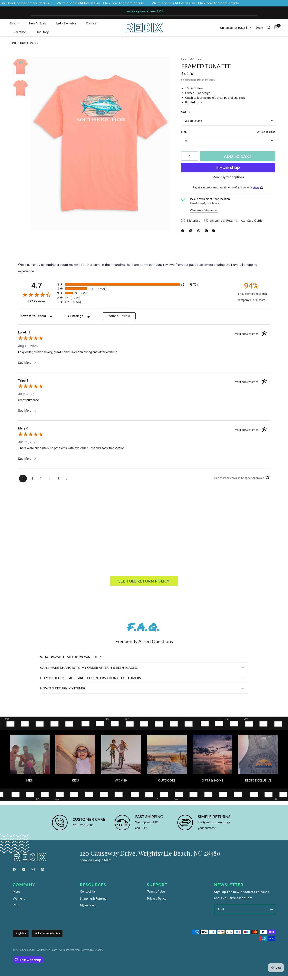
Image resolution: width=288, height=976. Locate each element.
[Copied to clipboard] (214, 231)
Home (13, 42)
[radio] (144, 284)
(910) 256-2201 (83, 825)
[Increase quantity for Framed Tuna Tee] (195, 155)
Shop (13, 23)
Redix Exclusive (66, 23)
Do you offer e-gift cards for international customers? (91, 678)
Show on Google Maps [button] (96, 860)
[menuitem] (18, 23)
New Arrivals (37, 23)
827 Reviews (41, 301)
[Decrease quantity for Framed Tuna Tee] (184, 155)
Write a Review (119, 316)
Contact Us (88, 891)
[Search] (269, 27)
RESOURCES (93, 884)
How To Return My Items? (62, 688)
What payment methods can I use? (70, 657)
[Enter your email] (271, 909)
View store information (204, 210)
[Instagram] (36, 869)
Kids (75, 780)
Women (121, 780)
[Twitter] (26, 869)
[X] (191, 231)
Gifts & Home (213, 780)
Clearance (19, 32)
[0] (275, 27)
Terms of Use (156, 891)
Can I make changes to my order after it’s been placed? (89, 667)
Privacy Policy (156, 898)
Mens (16, 891)
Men (29, 780)
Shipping (185, 79)
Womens (19, 898)
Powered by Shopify (92, 949)
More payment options (228, 177)
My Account (88, 905)
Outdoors (167, 780)
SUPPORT (157, 884)
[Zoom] (161, 65)
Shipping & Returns (93, 898)
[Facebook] (183, 231)
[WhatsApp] (207, 231)
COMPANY (24, 884)
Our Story (42, 32)
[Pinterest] (199, 231)
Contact (91, 23)
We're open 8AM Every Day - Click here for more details (88, 3)
